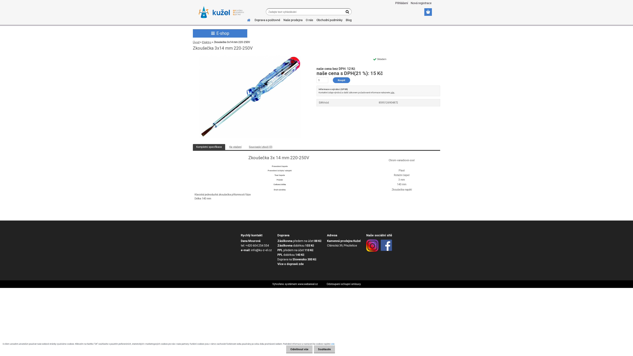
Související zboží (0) (260, 146)
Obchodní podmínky (329, 20)
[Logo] (221, 12)
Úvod (196, 42)
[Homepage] (247, 19)
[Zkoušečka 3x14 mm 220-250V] (250, 57)
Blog (349, 20)
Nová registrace (421, 3)
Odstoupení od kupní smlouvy (344, 284)
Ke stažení (235, 146)
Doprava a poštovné (267, 20)
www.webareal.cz (308, 284)
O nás (309, 20)
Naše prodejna (293, 20)
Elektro (206, 42)
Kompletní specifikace (209, 146)
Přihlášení (401, 3)
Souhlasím (324, 349)
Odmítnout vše (299, 349)
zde (393, 92)
